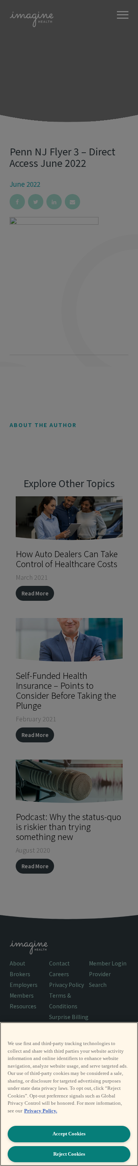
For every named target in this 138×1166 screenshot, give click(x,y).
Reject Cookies (69, 1154)
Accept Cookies (69, 1134)
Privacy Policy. (40, 1111)
